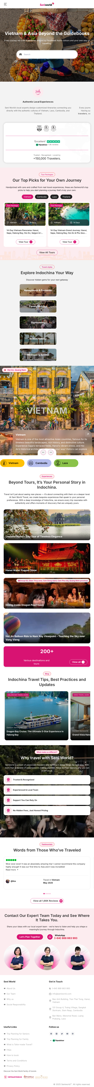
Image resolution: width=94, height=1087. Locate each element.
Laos (54, 197)
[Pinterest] (72, 1034)
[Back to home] (47, 4)
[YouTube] (67, 1034)
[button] (5, 4)
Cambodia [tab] (41, 463)
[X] (62, 1034)
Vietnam (27, 197)
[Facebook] (51, 1034)
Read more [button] (11, 869)
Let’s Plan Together (30, 937)
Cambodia (42, 197)
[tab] (27, 197)
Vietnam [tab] (13, 463)
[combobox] (47, 54)
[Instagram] (56, 1034)
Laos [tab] (65, 463)
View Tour (23, 242)
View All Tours (47, 252)
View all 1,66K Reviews (45, 901)
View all (76, 662)
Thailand (66, 197)
